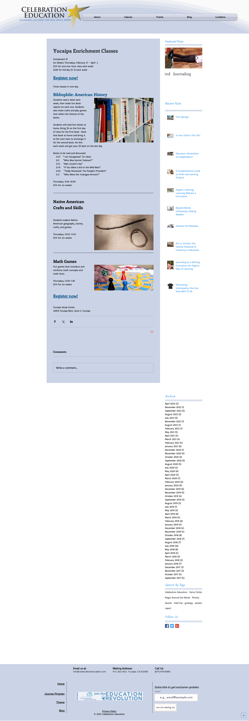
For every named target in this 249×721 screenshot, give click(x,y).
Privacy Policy (109, 711)
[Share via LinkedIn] (71, 321)
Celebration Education (176, 592)
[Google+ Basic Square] (177, 626)
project (198, 602)
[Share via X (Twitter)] (63, 321)
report (168, 608)
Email (157, 691)
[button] (97, 17)
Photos (195, 597)
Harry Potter (195, 592)
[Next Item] (196, 58)
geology (189, 602)
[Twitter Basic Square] (172, 626)
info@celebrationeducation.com (89, 671)
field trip (178, 602)
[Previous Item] (170, 58)
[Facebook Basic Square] (167, 626)
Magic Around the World (177, 597)
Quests (168, 602)
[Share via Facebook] (54, 321)
